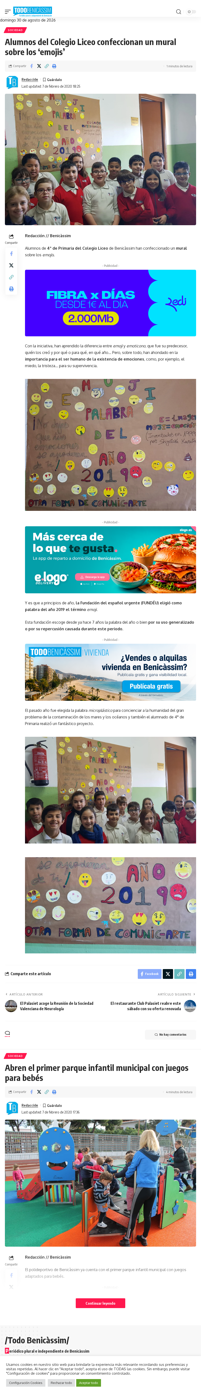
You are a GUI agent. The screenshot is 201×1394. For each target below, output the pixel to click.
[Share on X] (39, 66)
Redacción (30, 79)
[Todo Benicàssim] (32, 12)
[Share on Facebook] (31, 66)
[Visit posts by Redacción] (12, 82)
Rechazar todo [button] (61, 1383)
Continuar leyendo (100, 1303)
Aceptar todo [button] (88, 1383)
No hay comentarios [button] (172, 1034)
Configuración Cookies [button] (25, 1383)
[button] (9, 12)
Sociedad (15, 30)
